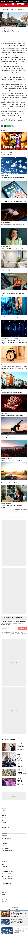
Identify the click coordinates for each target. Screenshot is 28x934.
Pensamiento (5, 818)
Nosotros (4, 861)
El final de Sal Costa (10, 1)
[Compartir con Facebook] (2, 126)
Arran (21, 40)
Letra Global (5, 846)
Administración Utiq (7, 883)
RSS (2, 869)
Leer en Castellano (4, 6)
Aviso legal (4, 864)
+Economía (4, 822)
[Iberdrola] (21, 9)
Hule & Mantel (5, 853)
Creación (4, 815)
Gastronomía (5, 825)
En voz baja (4, 830)
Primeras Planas (6, 827)
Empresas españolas (7, 878)
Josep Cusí (17, 1)
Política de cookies (6, 874)
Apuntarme (22, 628)
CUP (4, 40)
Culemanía (4, 843)
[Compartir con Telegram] (10, 126)
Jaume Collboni (15, 40)
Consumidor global (7, 850)
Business (4, 810)
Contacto (4, 866)
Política (4, 808)
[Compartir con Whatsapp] (7, 126)
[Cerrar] (26, 928)
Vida (3, 813)
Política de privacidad (7, 871)
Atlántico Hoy (5, 848)
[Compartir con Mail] (13, 126)
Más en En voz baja (8, 739)
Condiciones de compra (8, 881)
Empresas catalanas (7, 876)
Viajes (3, 820)
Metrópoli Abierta (6, 838)
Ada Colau (8, 40)
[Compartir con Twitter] (5, 126)
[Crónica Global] (8, 4)
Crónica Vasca (5, 841)
